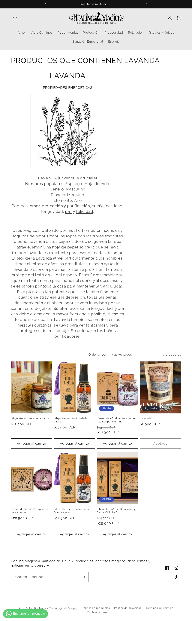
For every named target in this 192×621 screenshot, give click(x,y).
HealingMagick (38, 608)
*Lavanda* (146, 418)
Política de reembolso (96, 608)
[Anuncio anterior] (45, 4)
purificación (78, 206)
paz (68, 211)
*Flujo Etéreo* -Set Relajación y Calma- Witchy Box (116, 511)
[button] (15, 18)
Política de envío (98, 612)
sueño (98, 206)
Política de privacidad (128, 608)
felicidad (84, 211)
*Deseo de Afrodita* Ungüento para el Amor (29, 511)
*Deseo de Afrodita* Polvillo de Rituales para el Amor (116, 420)
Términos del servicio (159, 608)
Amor (35, 206)
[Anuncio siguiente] (147, 4)
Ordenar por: (97, 354)
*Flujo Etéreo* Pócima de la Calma (71, 420)
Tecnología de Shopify (63, 608)
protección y (54, 206)
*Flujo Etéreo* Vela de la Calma (30, 418)
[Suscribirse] (83, 577)
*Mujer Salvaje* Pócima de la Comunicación (71, 511)
